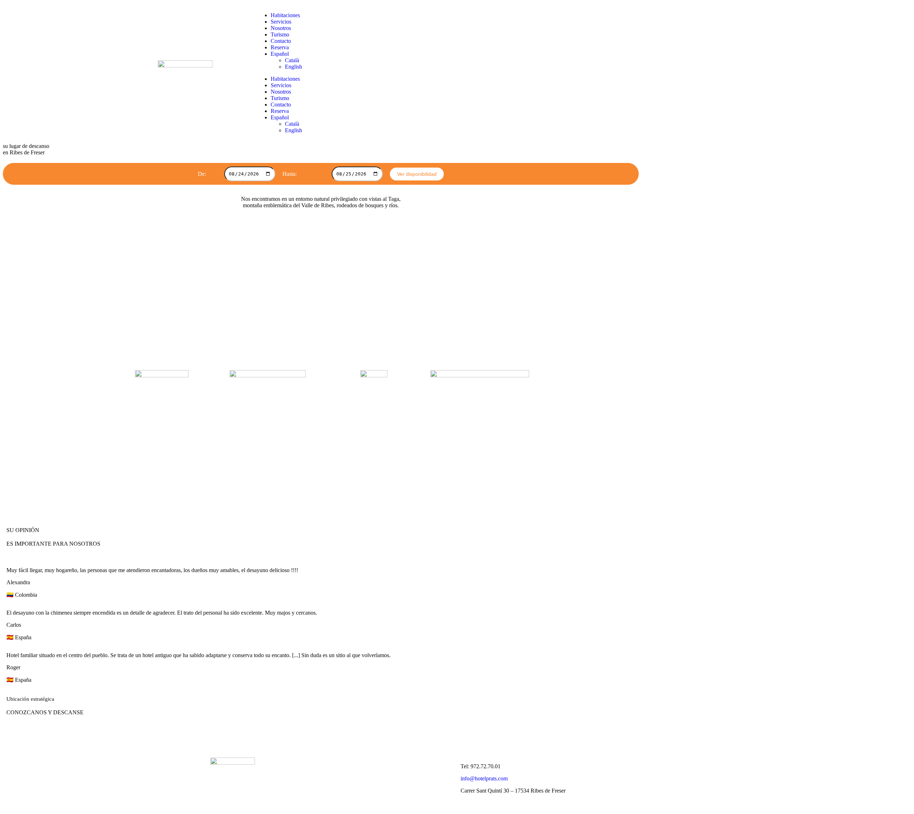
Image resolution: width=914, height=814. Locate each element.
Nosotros (281, 28)
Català (292, 60)
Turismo (280, 34)
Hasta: (289, 174)
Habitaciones (285, 15)
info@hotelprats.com (484, 778)
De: (202, 174)
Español (280, 54)
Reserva (280, 47)
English (293, 67)
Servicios (281, 22)
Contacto (281, 41)
